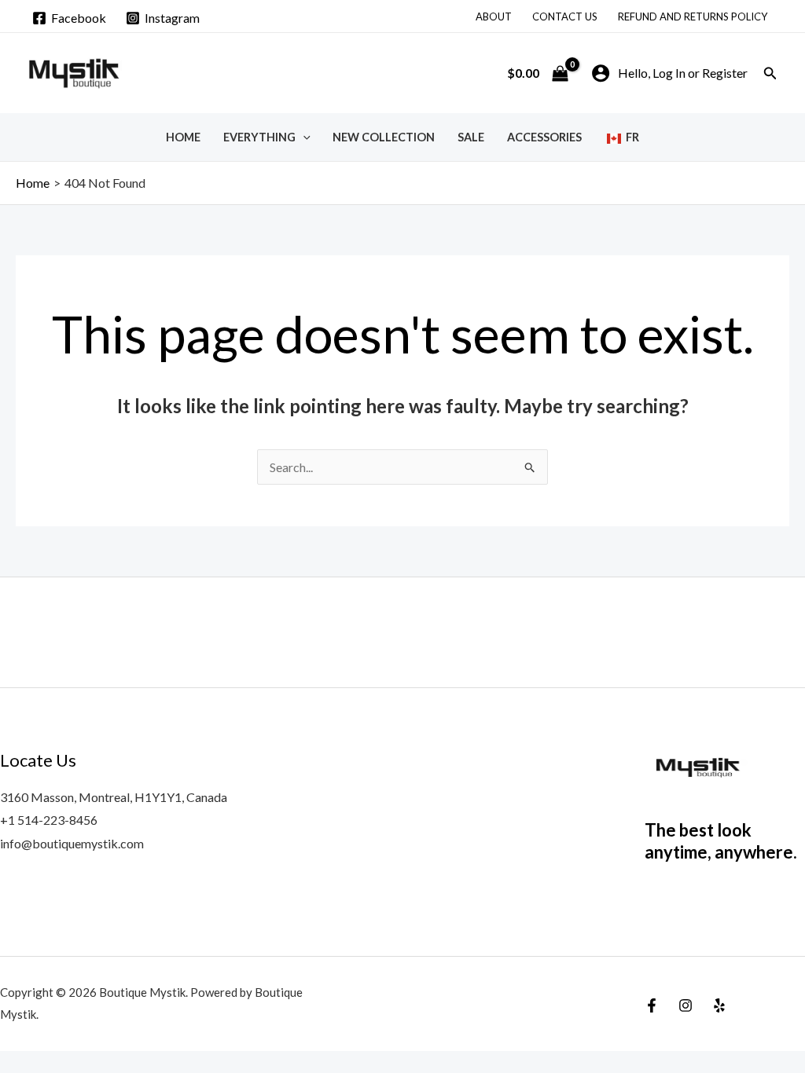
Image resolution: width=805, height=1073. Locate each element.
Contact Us (564, 16)
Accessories (544, 137)
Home (183, 137)
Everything (259, 137)
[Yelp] (719, 1005)
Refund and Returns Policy (692, 16)
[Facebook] (652, 1005)
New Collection (384, 137)
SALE (471, 137)
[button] (770, 73)
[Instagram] (685, 1005)
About (494, 16)
